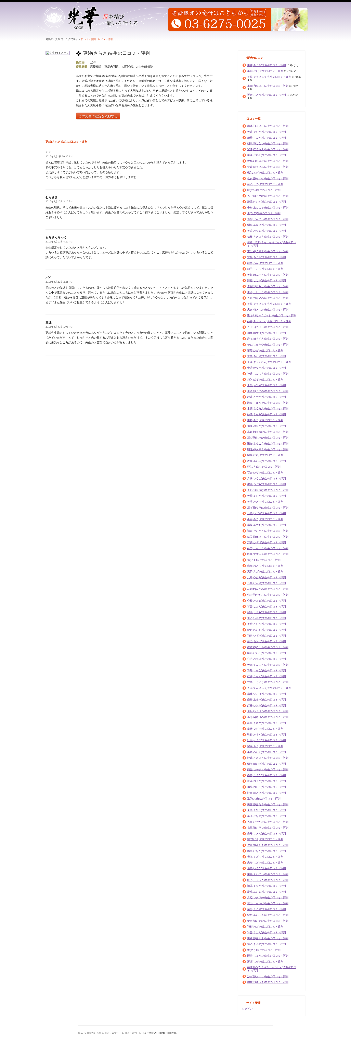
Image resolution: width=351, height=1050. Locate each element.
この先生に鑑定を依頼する (98, 116)
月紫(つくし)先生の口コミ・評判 (266, 478)
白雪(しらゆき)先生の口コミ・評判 (267, 548)
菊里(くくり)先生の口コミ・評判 (266, 909)
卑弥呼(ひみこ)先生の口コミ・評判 (267, 85)
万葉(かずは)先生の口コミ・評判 (266, 542)
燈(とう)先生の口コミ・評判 (264, 949)
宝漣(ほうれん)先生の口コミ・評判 (267, 149)
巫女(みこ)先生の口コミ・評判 (265, 519)
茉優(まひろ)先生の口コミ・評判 (266, 810)
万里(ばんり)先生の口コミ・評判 (266, 583)
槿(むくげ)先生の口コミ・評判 (265, 856)
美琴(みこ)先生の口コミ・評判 (265, 420)
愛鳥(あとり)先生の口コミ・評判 (266, 356)
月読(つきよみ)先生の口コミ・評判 (267, 297)
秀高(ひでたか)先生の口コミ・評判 (267, 821)
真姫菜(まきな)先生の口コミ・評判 (267, 431)
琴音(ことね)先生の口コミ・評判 (266, 94)
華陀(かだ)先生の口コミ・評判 (265, 70)
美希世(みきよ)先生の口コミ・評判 (267, 938)
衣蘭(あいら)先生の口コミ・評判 (266, 461)
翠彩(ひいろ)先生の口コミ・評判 (266, 652)
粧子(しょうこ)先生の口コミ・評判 (267, 880)
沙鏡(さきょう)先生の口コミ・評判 (267, 757)
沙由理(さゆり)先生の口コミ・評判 (267, 976)
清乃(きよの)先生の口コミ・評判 (266, 944)
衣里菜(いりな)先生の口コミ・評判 (267, 827)
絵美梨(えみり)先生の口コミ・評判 (267, 536)
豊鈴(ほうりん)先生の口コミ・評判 (267, 166)
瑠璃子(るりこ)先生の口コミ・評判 (267, 125)
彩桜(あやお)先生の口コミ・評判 (266, 524)
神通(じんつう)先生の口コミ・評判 (267, 373)
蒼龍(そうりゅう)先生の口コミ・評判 (269, 76)
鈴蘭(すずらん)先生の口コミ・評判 (267, 554)
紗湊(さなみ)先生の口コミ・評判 (266, 414)
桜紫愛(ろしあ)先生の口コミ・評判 (267, 647)
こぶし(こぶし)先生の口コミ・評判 (267, 327)
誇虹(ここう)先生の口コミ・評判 (266, 280)
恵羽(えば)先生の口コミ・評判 (265, 571)
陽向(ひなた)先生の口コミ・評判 (266, 851)
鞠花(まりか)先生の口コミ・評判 (266, 885)
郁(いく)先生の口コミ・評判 (264, 559)
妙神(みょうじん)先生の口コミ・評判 (269, 321)
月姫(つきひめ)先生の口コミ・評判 (267, 897)
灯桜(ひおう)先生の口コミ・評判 (266, 705)
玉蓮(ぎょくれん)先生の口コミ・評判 (269, 362)
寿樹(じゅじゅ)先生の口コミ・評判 (267, 219)
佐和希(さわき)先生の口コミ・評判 (267, 845)
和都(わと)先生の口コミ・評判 (265, 926)
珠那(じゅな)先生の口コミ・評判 (266, 670)
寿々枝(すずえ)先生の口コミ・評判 (267, 338)
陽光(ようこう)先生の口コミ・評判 (267, 443)
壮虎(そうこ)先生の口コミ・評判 (266, 740)
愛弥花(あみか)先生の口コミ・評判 (267, 160)
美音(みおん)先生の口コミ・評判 (266, 752)
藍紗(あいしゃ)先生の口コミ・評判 (267, 914)
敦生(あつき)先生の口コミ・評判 (266, 257)
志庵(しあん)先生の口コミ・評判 (266, 833)
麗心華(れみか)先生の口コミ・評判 (267, 437)
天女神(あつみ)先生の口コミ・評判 (267, 309)
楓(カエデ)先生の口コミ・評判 (265, 172)
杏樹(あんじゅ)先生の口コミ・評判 (267, 207)
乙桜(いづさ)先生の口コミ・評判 (266, 513)
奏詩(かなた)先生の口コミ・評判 (266, 367)
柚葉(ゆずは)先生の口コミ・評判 (266, 332)
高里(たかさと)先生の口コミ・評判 (267, 769)
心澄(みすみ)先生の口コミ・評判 (266, 658)
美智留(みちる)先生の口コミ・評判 (267, 804)
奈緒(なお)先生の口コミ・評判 (265, 728)
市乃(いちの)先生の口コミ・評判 (266, 618)
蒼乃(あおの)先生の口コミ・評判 (266, 641)
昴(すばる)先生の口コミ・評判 (265, 379)
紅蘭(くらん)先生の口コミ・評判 (266, 676)
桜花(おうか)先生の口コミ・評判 (266, 781)
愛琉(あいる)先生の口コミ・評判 (266, 891)
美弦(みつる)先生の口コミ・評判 (266, 65)
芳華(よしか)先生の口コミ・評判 (266, 495)
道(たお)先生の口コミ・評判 (264, 798)
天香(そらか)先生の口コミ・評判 (266, 131)
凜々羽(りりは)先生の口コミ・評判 (267, 507)
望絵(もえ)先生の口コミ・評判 (265, 746)
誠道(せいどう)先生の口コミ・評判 (267, 530)
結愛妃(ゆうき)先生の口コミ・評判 (267, 982)
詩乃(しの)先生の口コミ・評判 (265, 184)
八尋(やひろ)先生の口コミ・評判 (266, 577)
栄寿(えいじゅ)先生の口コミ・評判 (267, 874)
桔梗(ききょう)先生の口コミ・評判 (267, 236)
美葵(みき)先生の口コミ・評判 (265, 501)
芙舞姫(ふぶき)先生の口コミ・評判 (267, 274)
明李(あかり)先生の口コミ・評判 (266, 224)
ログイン (247, 1008)
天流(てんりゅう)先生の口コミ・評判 (269, 687)
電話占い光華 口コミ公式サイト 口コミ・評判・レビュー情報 (120, 1032)
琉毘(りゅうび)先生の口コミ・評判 (267, 903)
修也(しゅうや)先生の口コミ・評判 (267, 344)
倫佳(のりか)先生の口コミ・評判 (266, 425)
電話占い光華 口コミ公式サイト (63, 39)
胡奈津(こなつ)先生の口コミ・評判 (267, 143)
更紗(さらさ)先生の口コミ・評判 (266, 623)
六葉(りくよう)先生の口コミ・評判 (267, 682)
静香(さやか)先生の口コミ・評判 (266, 396)
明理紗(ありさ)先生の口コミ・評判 (267, 449)
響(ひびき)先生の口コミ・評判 (265, 839)
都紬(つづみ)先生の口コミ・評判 (266, 484)
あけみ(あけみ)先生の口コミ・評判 (267, 717)
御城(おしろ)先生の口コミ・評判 (266, 786)
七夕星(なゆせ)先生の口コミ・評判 (267, 178)
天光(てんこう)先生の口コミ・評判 (267, 664)
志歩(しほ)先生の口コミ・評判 (265, 862)
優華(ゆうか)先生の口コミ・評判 (266, 868)
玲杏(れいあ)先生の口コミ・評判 (266, 629)
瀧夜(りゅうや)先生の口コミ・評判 (267, 402)
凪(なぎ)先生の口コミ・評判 (264, 213)
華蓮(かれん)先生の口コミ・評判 (266, 155)
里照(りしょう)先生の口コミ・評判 (267, 292)
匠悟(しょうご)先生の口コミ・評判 (267, 955)
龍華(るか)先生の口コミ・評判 (265, 263)
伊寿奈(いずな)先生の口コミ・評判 (267, 920)
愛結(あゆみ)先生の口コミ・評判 (266, 699)
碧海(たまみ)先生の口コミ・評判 (266, 612)
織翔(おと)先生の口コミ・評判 (265, 565)
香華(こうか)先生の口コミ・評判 (266, 775)
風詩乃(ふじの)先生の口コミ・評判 (267, 391)
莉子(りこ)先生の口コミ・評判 (265, 268)
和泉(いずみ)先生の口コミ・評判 (266, 635)
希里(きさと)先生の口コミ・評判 (266, 722)
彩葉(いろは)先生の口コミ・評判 (266, 693)
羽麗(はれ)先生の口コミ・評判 (265, 455)
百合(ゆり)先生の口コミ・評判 (265, 472)
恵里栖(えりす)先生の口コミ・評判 (267, 251)
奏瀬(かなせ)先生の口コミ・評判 (266, 816)
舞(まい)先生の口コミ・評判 (264, 190)
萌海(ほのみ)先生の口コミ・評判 (266, 763)
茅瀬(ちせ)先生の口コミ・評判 (265, 961)
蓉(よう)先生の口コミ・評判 (264, 466)
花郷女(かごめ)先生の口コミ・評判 (267, 589)
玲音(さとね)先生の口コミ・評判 (266, 932)
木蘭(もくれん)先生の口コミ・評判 (267, 408)
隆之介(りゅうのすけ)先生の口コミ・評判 (271, 315)
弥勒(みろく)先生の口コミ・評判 (266, 734)
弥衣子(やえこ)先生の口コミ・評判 (267, 594)
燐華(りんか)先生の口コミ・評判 (266, 137)
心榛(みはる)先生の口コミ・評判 (266, 600)
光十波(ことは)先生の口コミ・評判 (267, 195)
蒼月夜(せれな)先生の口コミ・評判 (267, 490)
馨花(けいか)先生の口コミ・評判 (266, 201)
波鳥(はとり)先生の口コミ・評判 (266, 792)
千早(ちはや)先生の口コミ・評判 (266, 385)
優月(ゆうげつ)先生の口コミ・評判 (267, 711)
